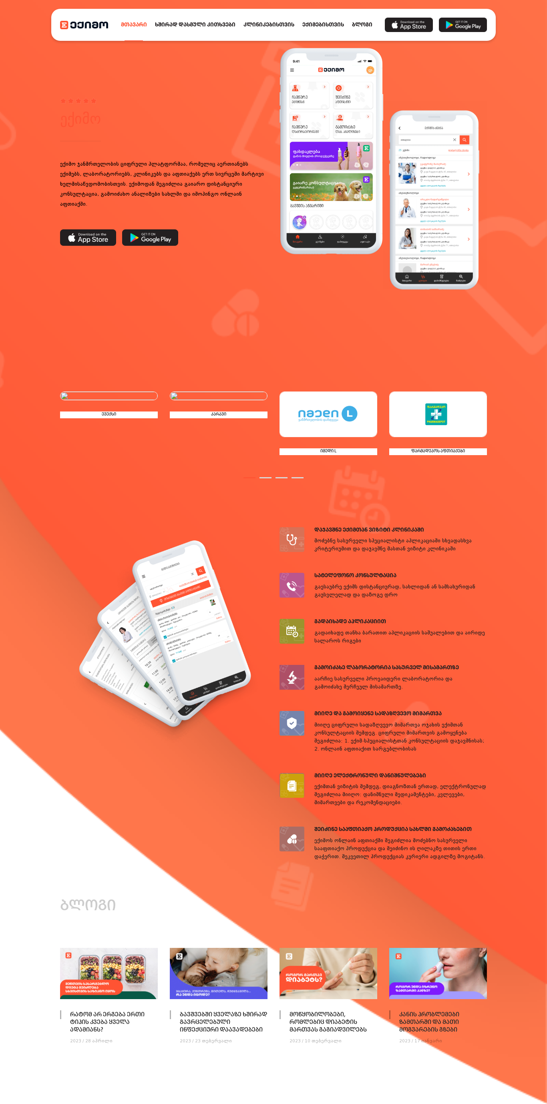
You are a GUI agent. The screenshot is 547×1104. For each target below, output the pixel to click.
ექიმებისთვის (323, 25)
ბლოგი (362, 25)
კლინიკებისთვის (268, 25)
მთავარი (134, 25)
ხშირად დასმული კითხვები (195, 25)
